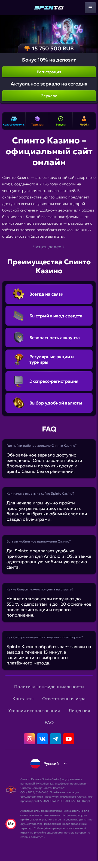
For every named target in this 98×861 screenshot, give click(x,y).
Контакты (23, 698)
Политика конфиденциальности (49, 686)
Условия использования (34, 710)
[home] (49, 7)
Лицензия (79, 710)
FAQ (49, 722)
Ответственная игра (63, 698)
